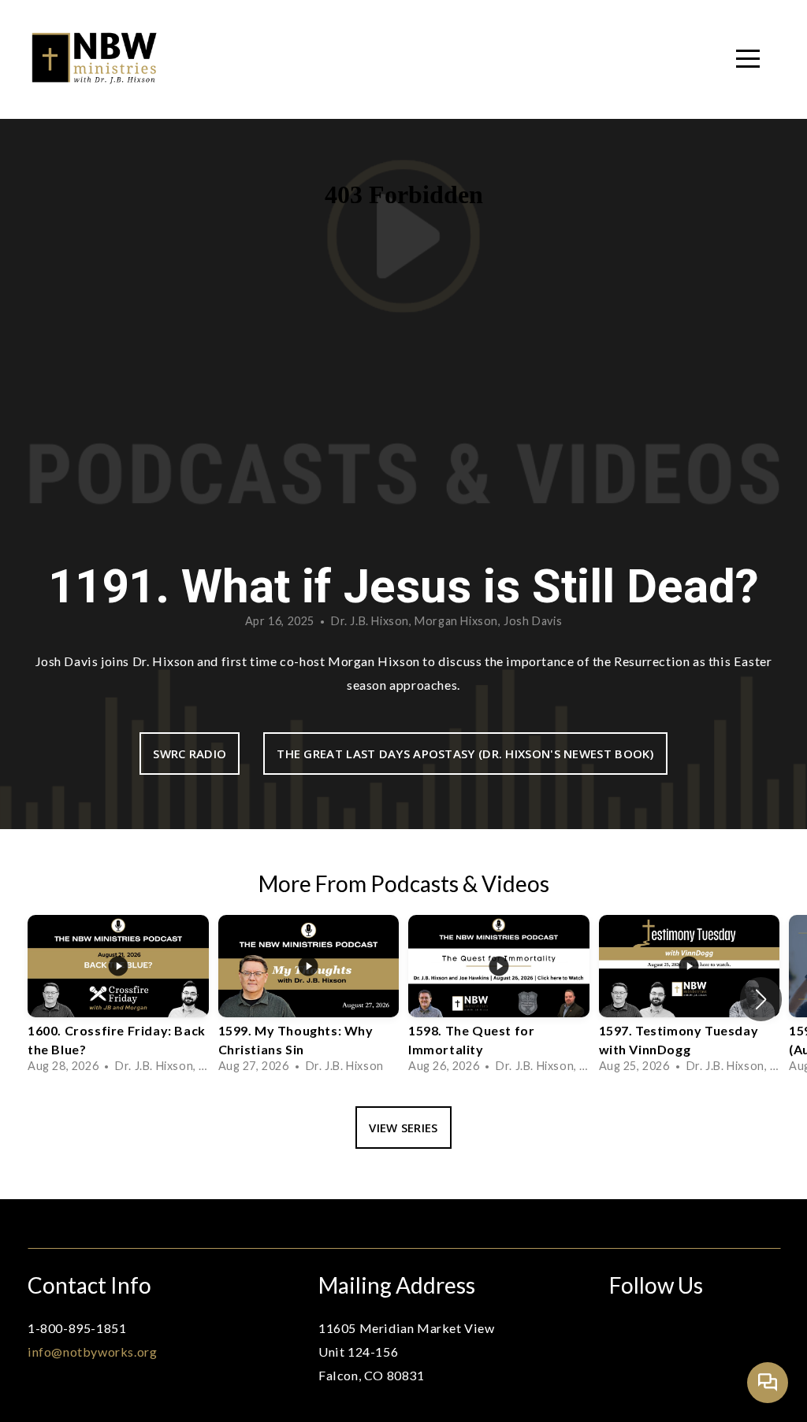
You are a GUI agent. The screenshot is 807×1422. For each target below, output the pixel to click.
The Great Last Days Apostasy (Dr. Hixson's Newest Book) (465, 753)
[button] (761, 999)
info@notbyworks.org (92, 1351)
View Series (403, 1127)
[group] (118, 998)
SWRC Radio (189, 753)
